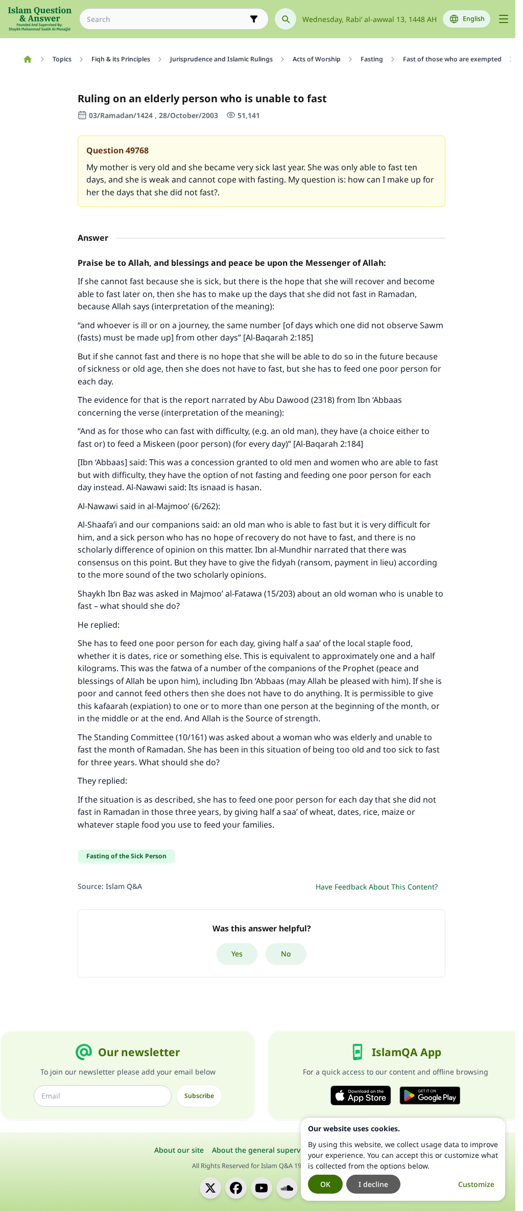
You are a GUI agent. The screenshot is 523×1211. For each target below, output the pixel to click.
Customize (476, 1184)
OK (325, 1184)
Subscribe (199, 1095)
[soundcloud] (287, 1188)
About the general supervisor (263, 1150)
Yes (237, 953)
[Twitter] (210, 1188)
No (286, 953)
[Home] (27, 59)
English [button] (474, 18)
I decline (373, 1184)
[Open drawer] (503, 19)
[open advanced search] (254, 19)
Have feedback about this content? (377, 887)
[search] (285, 19)
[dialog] (403, 1159)
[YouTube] (261, 1188)
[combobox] (167, 19)
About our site (179, 1150)
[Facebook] (236, 1188)
